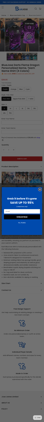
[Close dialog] (40, 189)
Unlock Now (22, 217)
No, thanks (22, 223)
